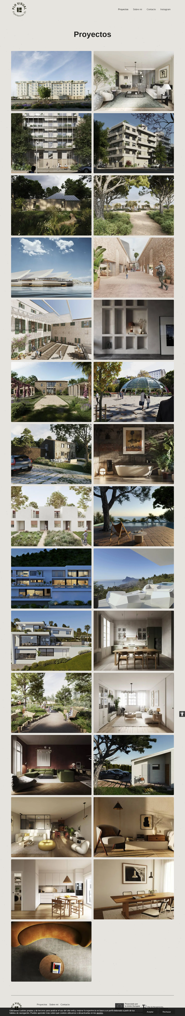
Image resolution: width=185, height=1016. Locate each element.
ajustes (100, 1013)
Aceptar (150, 1012)
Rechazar (167, 1012)
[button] (182, 714)
